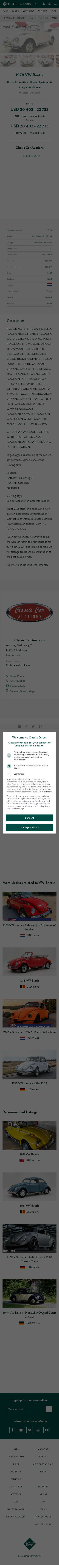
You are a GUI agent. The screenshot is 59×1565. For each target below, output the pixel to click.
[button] (29, 774)
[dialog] (29, 783)
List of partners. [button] (45, 791)
